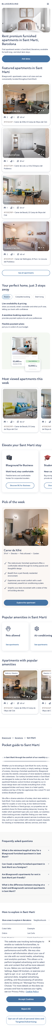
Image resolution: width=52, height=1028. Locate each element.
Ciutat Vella (6, 928)
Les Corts (31, 933)
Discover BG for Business (20, 485)
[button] (48, 4)
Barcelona (19, 738)
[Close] (49, 941)
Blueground (6, 738)
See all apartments (26, 273)
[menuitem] (16, 921)
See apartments (12, 644)
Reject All (26, 1009)
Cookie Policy (32, 991)
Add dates (26, 59)
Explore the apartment (26, 602)
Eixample (31, 928)
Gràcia (4, 933)
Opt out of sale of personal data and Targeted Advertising (26, 1020)
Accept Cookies (26, 999)
